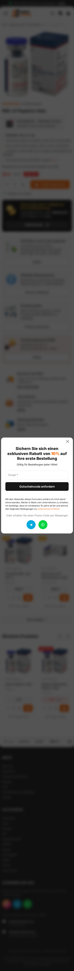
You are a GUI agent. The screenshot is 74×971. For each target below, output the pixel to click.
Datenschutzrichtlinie (48, 509)
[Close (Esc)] (69, 441)
